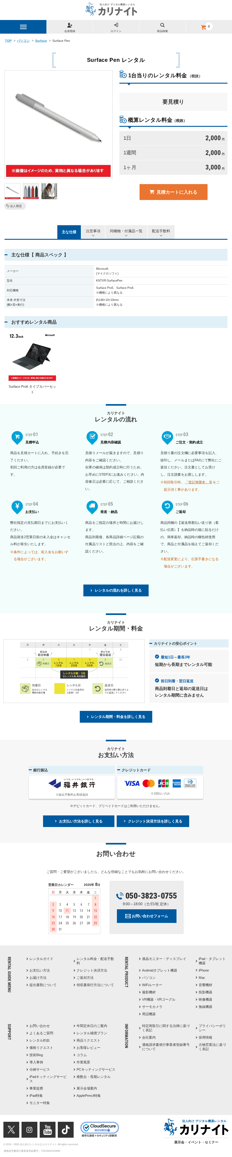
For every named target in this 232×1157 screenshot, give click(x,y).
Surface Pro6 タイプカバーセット (32, 389)
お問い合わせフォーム (150, 916)
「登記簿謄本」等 (198, 482)
